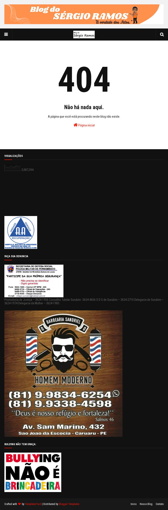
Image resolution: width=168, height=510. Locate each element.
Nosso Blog (146, 504)
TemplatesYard (33, 504)
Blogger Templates (69, 504)
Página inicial (86, 125)
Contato (160, 504)
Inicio (133, 504)
